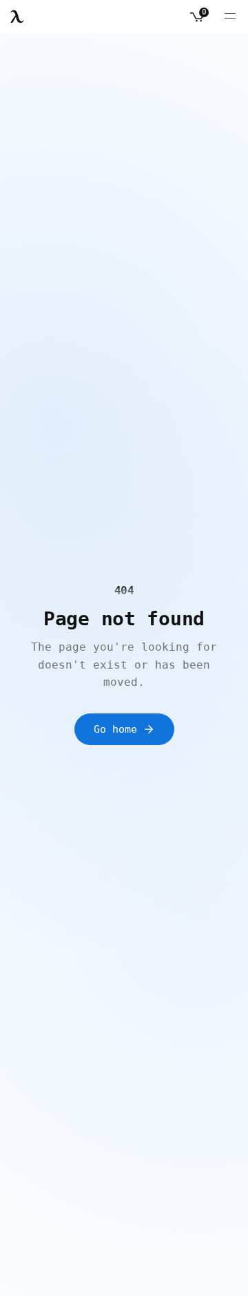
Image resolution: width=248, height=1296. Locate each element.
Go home (115, 729)
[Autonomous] (17, 16)
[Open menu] (230, 16)
